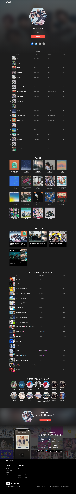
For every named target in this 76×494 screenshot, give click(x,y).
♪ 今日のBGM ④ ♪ (20, 307)
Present (18, 110)
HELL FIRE (19, 77)
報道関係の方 (20, 475)
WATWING (11, 460)
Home (61, 171)
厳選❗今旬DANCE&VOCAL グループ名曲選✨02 (27, 365)
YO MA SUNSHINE (21, 115)
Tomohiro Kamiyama (38, 389)
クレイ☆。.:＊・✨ (43, 326)
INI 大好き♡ (41, 293)
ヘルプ (7, 474)
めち (40, 279)
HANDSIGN (13, 400)
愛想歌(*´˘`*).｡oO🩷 (20, 331)
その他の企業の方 (21, 478)
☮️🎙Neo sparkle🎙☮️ (43, 350)
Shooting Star (20, 101)
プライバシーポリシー (45, 486)
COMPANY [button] (21, 465)
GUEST (40, 288)
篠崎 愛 (21, 400)
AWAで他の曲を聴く (45, 420)
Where (49, 148)
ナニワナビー (50, 171)
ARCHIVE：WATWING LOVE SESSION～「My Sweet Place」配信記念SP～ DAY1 (18, 245)
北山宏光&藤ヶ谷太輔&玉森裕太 (46, 400)
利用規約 (38, 486)
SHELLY (18, 125)
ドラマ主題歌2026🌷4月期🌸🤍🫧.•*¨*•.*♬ (25, 326)
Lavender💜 (41, 355)
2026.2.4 (18, 369)
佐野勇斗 (46, 389)
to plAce (49, 125)
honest (38, 171)
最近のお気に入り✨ (20, 336)
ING (17, 144)
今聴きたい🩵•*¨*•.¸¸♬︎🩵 (21, 355)
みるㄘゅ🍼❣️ (42, 331)
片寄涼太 (62, 400)
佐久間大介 (62, 389)
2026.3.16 (18, 346)
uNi (48, 58)
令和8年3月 (18, 341)
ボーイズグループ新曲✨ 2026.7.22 (23, 293)
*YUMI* (40, 312)
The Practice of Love (52, 67)
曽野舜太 (30, 389)
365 (17, 58)
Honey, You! (19, 63)
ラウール (54, 400)
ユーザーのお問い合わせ (22, 474)
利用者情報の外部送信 (55, 486)
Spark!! (18, 134)
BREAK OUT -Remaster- (22, 82)
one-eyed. (41, 345)
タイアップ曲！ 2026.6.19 (21, 298)
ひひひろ (41, 364)
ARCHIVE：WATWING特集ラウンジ (37, 243)
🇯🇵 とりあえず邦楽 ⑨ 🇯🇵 (21, 303)
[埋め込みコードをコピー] (44, 43)
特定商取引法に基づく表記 (65, 486)
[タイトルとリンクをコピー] (40, 43)
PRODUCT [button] (9, 465)
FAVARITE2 (18, 350)
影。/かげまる (22, 389)
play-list (17, 284)
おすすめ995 (18, 279)
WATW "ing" (19, 106)
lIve (49, 72)
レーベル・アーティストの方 (22, 477)
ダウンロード (8, 468)
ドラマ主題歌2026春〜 (21, 312)
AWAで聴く (38, 36)
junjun (40, 283)
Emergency (19, 139)
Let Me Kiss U (20, 96)
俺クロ (29, 400)
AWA (14, 246)
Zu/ (40, 341)
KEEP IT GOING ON (26, 187)
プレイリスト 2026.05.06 (21, 317)
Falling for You (20, 149)
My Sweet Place (20, 120)
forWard (49, 82)
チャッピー (41, 317)
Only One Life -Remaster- (22, 86)
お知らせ (8, 472)
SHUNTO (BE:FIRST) (38, 400)
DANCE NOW (20, 72)
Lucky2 (13, 389)
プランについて (9, 470)
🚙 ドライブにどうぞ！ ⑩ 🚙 (22, 288)
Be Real (14, 187)
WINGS (18, 67)
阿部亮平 (54, 389)
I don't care (19, 129)
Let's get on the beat (49, 203)
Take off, (49, 134)
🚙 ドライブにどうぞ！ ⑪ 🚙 (22, 322)
